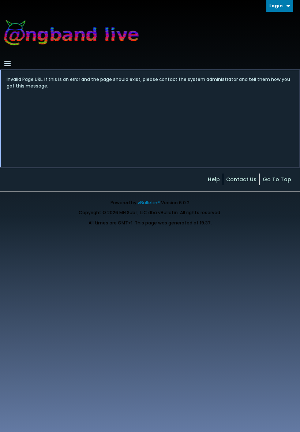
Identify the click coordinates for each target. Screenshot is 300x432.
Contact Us (241, 179)
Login (276, 6)
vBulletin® (149, 203)
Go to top (277, 179)
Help (214, 179)
